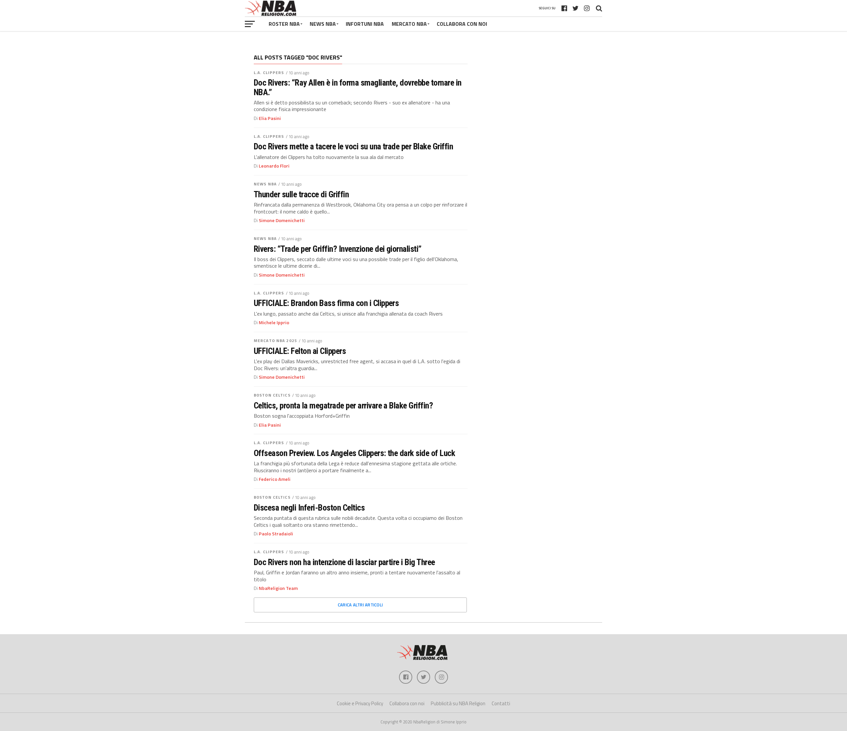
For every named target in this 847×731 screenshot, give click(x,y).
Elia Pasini (270, 118)
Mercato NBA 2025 (275, 340)
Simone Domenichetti (282, 220)
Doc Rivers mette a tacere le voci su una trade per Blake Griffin (353, 146)
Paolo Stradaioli (276, 533)
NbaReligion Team (278, 588)
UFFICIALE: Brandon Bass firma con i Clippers (326, 303)
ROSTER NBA (284, 24)
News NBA (265, 184)
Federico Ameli (274, 479)
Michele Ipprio (274, 322)
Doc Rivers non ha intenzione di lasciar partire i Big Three (344, 562)
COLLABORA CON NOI (462, 24)
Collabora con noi (406, 703)
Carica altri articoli (360, 604)
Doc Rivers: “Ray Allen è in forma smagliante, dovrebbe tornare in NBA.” (358, 87)
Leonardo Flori (274, 166)
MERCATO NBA (409, 24)
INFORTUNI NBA (365, 24)
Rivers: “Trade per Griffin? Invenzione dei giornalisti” (338, 248)
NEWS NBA (323, 24)
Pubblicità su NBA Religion (458, 703)
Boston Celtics (272, 395)
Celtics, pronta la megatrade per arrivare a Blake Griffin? (343, 405)
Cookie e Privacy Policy (360, 703)
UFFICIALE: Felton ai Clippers (300, 351)
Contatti (501, 703)
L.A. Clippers (269, 72)
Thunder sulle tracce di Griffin (301, 194)
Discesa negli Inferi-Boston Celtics (309, 507)
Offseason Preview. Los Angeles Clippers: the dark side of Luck (354, 453)
